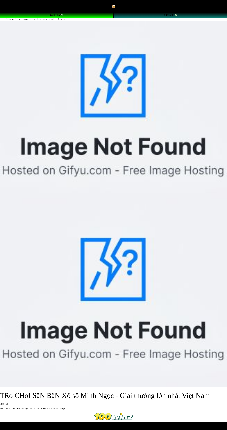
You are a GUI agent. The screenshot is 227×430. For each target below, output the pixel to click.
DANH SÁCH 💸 (170, 15)
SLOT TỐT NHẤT (7, 19)
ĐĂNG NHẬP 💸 (56, 15)
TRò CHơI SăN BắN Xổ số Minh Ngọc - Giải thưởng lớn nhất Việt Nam (40, 19)
